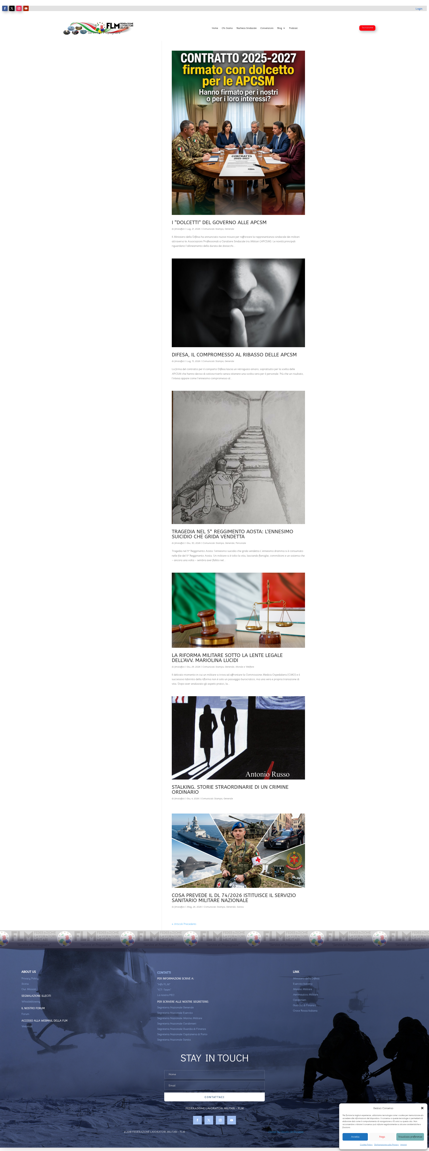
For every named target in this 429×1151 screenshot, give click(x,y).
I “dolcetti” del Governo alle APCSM (219, 222)
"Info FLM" (163, 984)
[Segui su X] (12, 8)
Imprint (403, 1144)
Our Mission (28, 989)
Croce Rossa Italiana (305, 1010)
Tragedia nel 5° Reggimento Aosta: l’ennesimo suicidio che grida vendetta (232, 534)
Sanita (240, 906)
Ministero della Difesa (306, 978)
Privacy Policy (30, 978)
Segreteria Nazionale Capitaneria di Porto (182, 1034)
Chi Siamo (227, 28)
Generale (229, 228)
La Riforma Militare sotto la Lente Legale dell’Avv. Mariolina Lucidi (227, 657)
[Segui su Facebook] (5, 8)
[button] (422, 1108)
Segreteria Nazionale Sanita (174, 1039)
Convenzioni (266, 28)
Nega (382, 1136)
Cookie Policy (366, 1144)
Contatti (164, 972)
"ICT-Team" (164, 989)
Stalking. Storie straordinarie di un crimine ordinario (230, 789)
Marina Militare (302, 989)
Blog (279, 28)
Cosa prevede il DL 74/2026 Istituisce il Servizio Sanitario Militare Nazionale (234, 897)
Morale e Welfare (244, 666)
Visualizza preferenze (410, 1136)
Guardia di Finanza (304, 1005)
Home (215, 28)
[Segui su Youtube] (26, 8)
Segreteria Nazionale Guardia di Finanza (181, 1029)
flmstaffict (179, 228)
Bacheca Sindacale (246, 28)
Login (419, 8)
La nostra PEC (165, 995)
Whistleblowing (30, 1001)
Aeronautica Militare (305, 994)
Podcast (293, 28)
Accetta (355, 1136)
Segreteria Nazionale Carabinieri (176, 1023)
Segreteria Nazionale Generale (175, 1007)
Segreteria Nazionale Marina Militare (179, 1018)
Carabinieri (299, 1000)
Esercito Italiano (302, 984)
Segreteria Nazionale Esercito (175, 1013)
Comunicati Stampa (213, 228)
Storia (25, 984)
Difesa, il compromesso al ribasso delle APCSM (234, 355)
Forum (25, 1014)
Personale (241, 542)
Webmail (26, 1026)
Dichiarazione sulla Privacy (386, 1144)
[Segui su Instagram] (19, 8)
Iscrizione (367, 27)
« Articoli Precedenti (184, 924)
